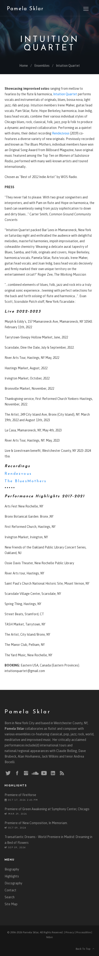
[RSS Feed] (61, 773)
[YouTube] (44, 773)
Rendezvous (60, 133)
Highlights (12, 876)
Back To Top (84, 948)
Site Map (11, 904)
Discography (13, 883)
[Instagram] (26, 773)
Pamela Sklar (25, 9)
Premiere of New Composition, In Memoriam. (36, 823)
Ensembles (42, 65)
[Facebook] (17, 773)
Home (23, 65)
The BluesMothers (26, 481)
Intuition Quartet (68, 65)
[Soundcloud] (35, 773)
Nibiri (49, 937)
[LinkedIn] (53, 773)
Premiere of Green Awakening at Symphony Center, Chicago (47, 809)
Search (10, 897)
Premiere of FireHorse (20, 795)
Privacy (69, 932)
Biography (12, 869)
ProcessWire (83, 932)
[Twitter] (8, 773)
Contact (10, 890)
